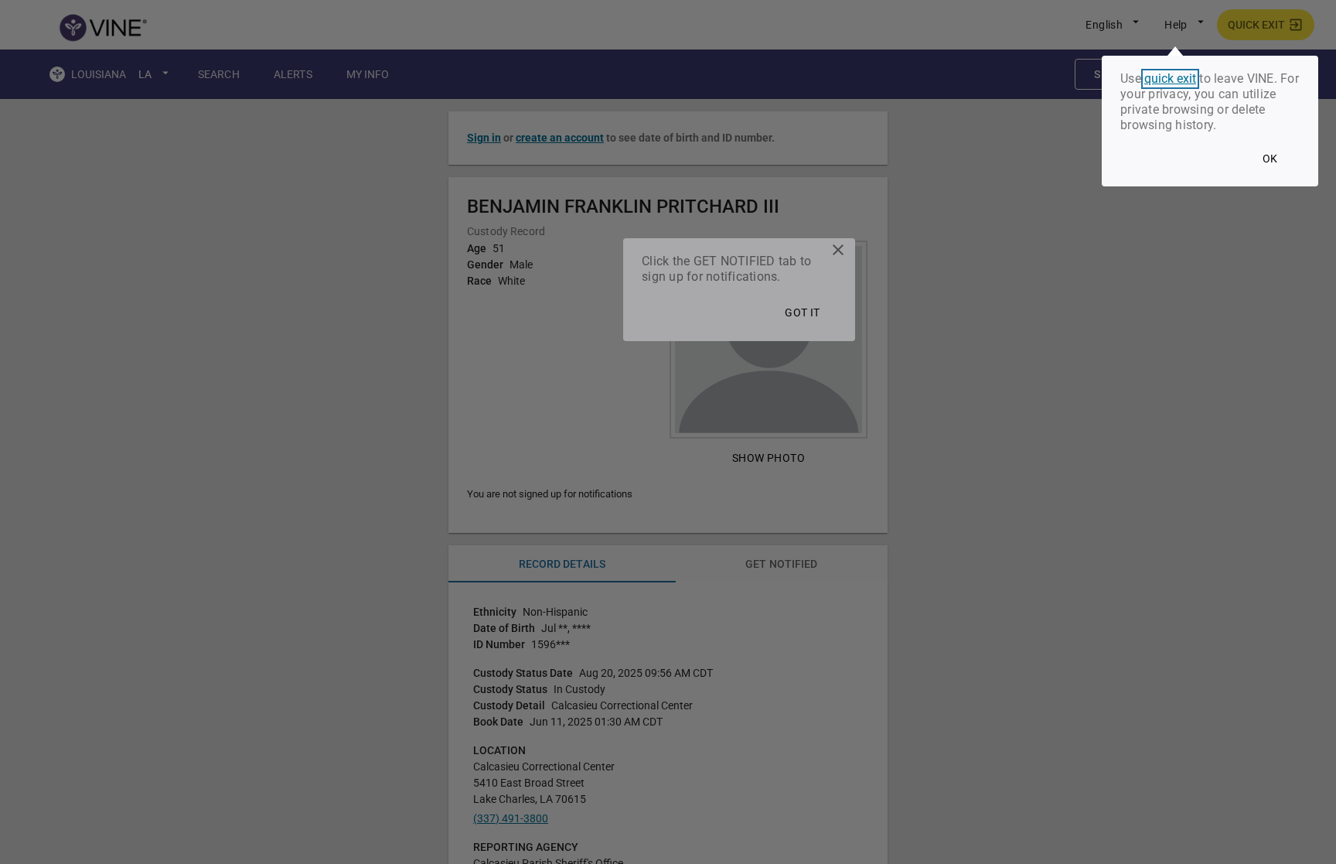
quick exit (1170, 79)
